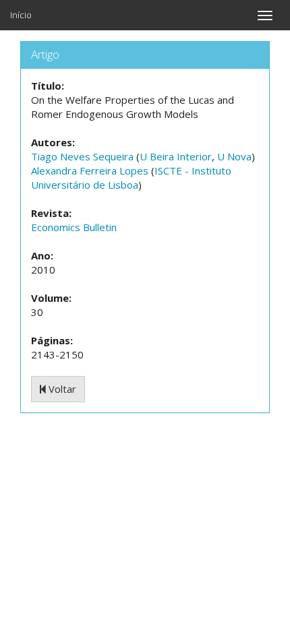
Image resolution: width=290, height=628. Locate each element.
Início (21, 15)
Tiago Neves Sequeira (82, 156)
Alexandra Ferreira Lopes (89, 170)
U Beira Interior (176, 156)
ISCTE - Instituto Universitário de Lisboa (131, 177)
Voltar (61, 389)
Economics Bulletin (74, 227)
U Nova (234, 156)
